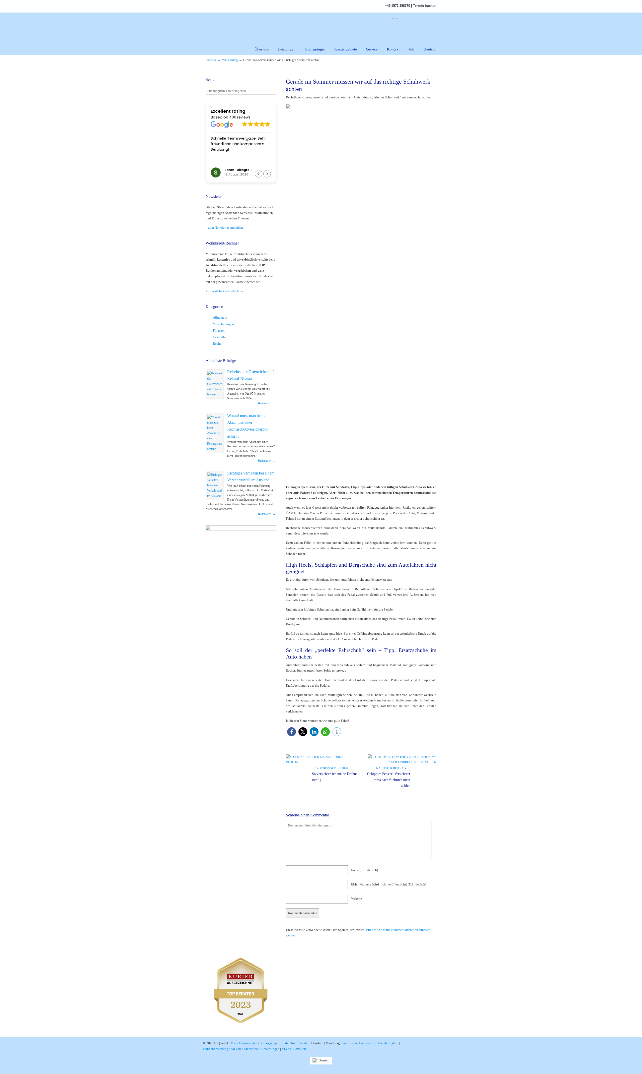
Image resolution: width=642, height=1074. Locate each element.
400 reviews (239, 117)
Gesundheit (220, 337)
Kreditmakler (300, 1043)
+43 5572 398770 (397, 6)
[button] (291, 731)
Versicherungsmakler (245, 1043)
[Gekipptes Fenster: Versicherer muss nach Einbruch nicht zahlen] (402, 762)
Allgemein (220, 317)
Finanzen (219, 330)
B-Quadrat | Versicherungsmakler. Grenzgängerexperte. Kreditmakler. (262, 26)
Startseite (211, 60)
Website (356, 899)
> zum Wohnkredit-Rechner (224, 291)
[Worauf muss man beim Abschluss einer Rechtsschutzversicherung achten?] (214, 433)
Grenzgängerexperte (275, 1043)
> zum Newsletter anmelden (224, 227)
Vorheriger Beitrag (332, 768)
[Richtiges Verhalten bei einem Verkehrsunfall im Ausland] (214, 485)
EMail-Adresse (388, 884)
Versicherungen (223, 324)
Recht (217, 343)
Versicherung (230, 60)
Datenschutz (367, 1043)
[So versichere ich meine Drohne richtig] (320, 762)
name (364, 870)
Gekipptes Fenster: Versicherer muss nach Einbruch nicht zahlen (388, 780)
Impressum (349, 1043)
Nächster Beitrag (392, 768)
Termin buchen (424, 6)
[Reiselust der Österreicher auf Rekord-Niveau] (214, 384)
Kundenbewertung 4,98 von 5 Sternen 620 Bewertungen (241, 1049)
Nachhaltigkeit (388, 1043)
